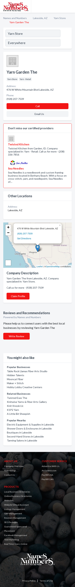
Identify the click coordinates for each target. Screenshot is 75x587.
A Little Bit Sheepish (18, 413)
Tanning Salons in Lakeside (22, 440)
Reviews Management (15, 517)
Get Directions (24, 238)
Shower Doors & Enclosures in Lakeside (29, 428)
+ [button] (8, 227)
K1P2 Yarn (13, 409)
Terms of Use (46, 580)
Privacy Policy (28, 580)
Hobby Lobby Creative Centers (24, 387)
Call (37, 106)
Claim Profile (18, 296)
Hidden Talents (15, 375)
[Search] (66, 38)
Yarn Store (60, 18)
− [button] (8, 232)
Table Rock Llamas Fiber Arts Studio (27, 371)
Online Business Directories (18, 496)
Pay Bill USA (47, 475)
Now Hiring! (10, 470)
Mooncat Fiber (15, 379)
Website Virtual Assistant (16, 504)
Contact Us (9, 475)
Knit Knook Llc (15, 405)
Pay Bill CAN (48, 479)
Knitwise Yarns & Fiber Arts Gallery (27, 401)
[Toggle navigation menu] (70, 6)
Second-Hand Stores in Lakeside (25, 436)
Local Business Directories (17, 491)
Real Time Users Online (15, 544)
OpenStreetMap (53, 266)
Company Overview (13, 466)
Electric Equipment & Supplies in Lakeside (30, 424)
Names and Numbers (15, 18)
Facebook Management (15, 535)
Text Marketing (11, 539)
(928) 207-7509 (25, 233)
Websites (8, 500)
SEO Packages (11, 522)
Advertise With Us (51, 466)
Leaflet (40, 266)
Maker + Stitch (15, 383)
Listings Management (14, 509)
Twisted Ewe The (17, 397)
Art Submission (49, 470)
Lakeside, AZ (40, 18)
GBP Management (13, 513)
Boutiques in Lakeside (19, 432)
